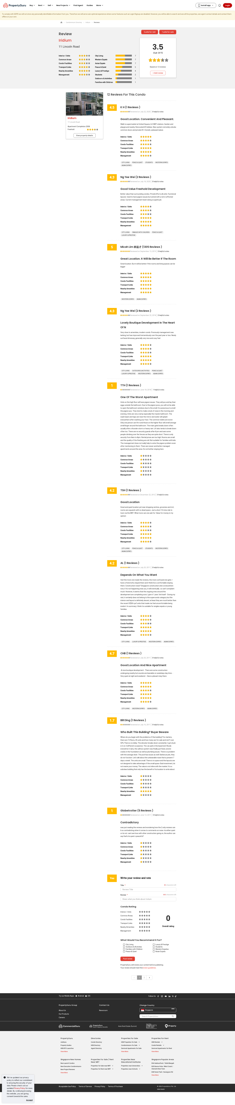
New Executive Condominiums (71, 1066)
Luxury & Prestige (162, 944)
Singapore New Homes (71, 1059)
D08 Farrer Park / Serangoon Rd (162, 1072)
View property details (84, 135)
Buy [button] (31, 5)
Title (122, 885)
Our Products (64, 1014)
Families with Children (134, 949)
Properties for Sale (129, 1038)
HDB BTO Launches (67, 1048)
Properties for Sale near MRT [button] (101, 1066)
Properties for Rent (160, 1038)
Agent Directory (96, 1048)
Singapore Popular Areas (163, 1059)
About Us (62, 1010)
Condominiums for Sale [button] (129, 1045)
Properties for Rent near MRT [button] (101, 1069)
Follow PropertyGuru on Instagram (161, 996)
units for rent (149, 32)
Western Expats (161, 949)
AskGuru (63, 1042)
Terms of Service (85, 1086)
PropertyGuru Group (68, 1005)
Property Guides (66, 1045)
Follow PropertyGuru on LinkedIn (169, 996)
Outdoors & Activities (134, 947)
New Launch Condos (68, 1063)
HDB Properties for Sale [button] (129, 1042)
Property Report (151, 1026)
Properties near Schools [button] (129, 1069)
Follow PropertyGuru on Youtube (165, 996)
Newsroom (103, 1010)
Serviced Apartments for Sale (131, 1048)
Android (80, 996)
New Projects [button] (62, 5)
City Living (129, 944)
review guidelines (149, 968)
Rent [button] (40, 5)
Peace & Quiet (131, 951)
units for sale (168, 32)
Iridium (65, 40)
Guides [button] (90, 5)
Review (123, 895)
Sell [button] (49, 5)
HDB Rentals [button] (156, 1042)
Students (159, 947)
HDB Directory (95, 1045)
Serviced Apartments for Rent (162, 1048)
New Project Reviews (68, 1069)
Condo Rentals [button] (157, 1045)
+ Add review (158, 73)
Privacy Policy (19, 1088)
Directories (96, 1038)
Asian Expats (160, 951)
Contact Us (104, 1005)
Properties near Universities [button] (131, 1066)
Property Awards (98, 1026)
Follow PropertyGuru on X (172, 996)
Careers (62, 1017)
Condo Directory (96, 1042)
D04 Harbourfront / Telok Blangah (163, 1063)
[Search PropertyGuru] (173, 1016)
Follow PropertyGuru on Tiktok (175, 996)
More (98, 5)
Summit (127, 1026)
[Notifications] (219, 5)
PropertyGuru (67, 1038)
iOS (88, 996)
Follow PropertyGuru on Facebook (157, 996)
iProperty (170, 1026)
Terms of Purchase (115, 1086)
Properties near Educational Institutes (131, 1060)
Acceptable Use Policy (67, 1086)
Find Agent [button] (78, 5)
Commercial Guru (69, 1026)
